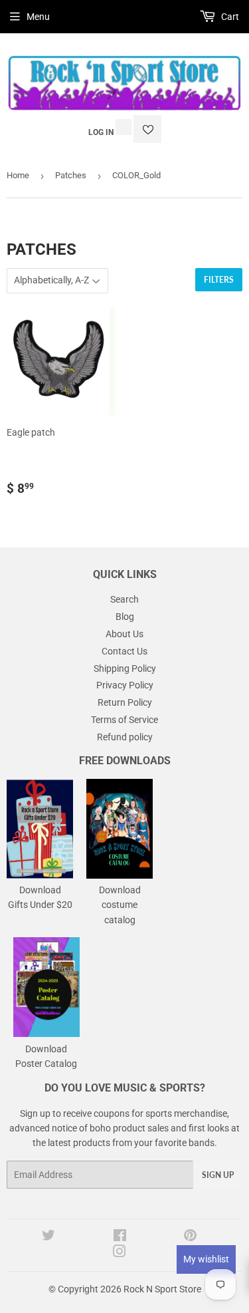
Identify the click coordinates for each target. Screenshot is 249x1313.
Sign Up (218, 1175)
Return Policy (125, 702)
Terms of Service (124, 719)
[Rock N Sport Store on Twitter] (48, 1237)
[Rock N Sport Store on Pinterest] (190, 1237)
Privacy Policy (124, 685)
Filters (219, 280)
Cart (229, 16)
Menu (38, 16)
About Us (124, 634)
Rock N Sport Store (162, 1289)
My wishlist (206, 1259)
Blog (125, 616)
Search (124, 599)
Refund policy (125, 737)
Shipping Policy (125, 668)
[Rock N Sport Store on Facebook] (120, 1237)
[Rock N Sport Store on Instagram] (119, 1253)
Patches (70, 175)
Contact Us (124, 651)
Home (18, 175)
